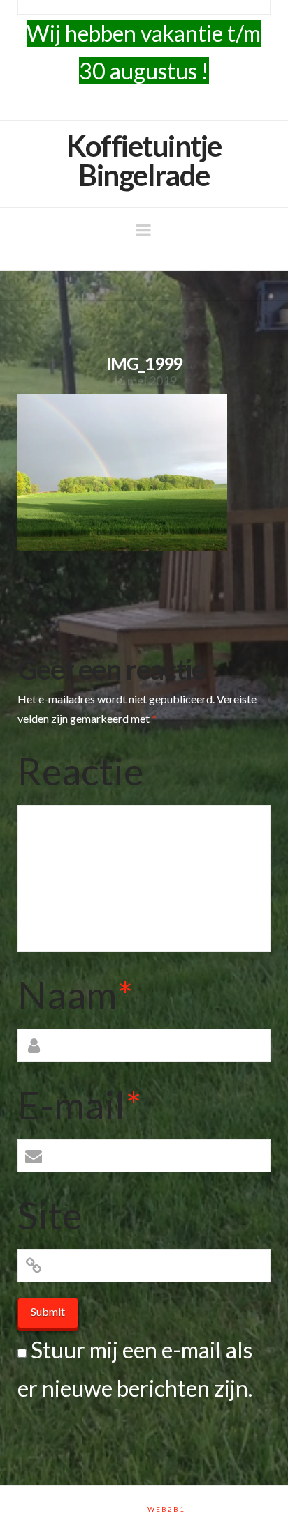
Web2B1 (166, 1509)
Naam (75, 995)
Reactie (80, 771)
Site (49, 1215)
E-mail (79, 1105)
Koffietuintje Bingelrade (144, 160)
